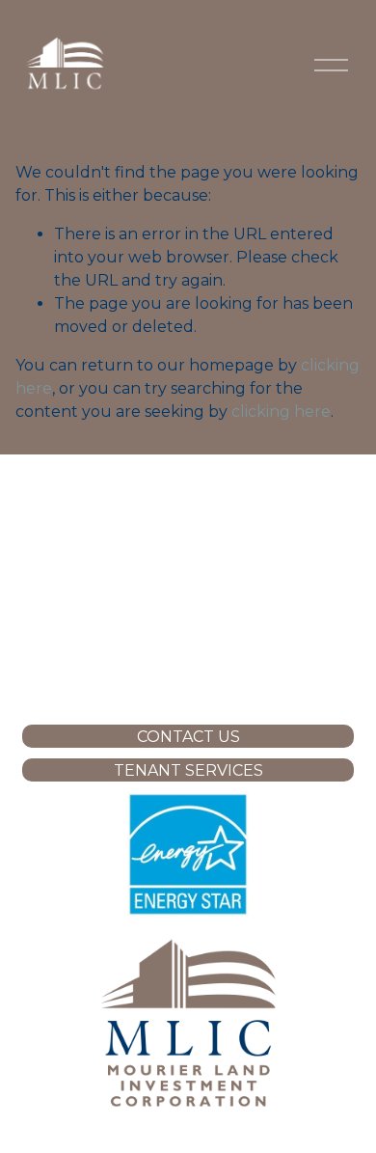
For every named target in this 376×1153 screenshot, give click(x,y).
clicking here (281, 411)
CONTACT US (188, 736)
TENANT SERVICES (188, 770)
